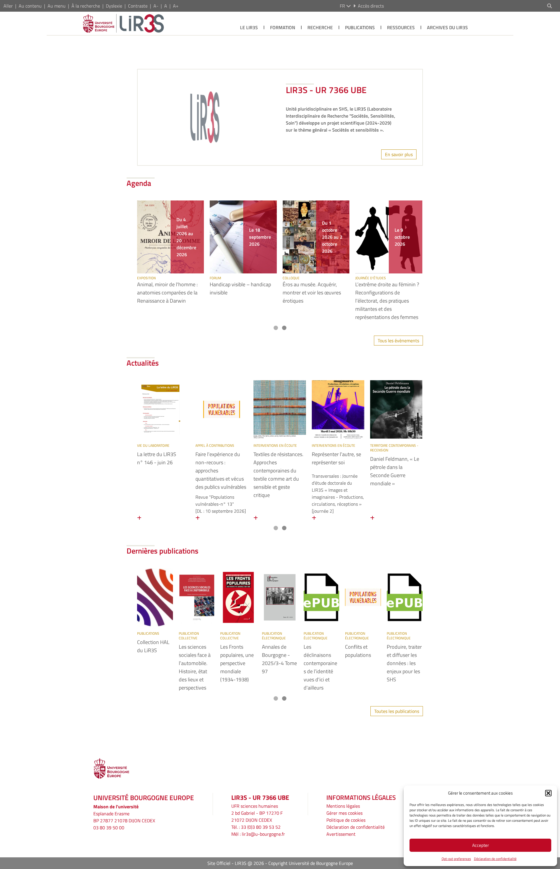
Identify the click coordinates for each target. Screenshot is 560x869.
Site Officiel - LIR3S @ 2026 (235, 863)
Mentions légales (343, 805)
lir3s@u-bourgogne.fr (263, 833)
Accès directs (371, 5)
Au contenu (30, 5)
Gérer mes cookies (344, 812)
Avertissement (341, 833)
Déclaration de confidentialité (495, 858)
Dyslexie (114, 5)
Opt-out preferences (456, 858)
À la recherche (85, 5)
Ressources (401, 27)
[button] (548, 793)
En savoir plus (399, 154)
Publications (360, 27)
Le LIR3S (249, 27)
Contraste (138, 5)
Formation (282, 27)
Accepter (480, 845)
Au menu (57, 5)
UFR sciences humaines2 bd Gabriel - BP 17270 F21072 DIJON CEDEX (257, 812)
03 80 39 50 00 (108, 827)
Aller (8, 5)
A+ (175, 5)
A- (155, 5)
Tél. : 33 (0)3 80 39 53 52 (256, 826)
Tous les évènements (398, 340)
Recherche (320, 27)
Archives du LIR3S (447, 27)
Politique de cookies (345, 819)
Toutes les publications (396, 711)
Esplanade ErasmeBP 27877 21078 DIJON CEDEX (124, 817)
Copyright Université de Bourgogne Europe (310, 863)
